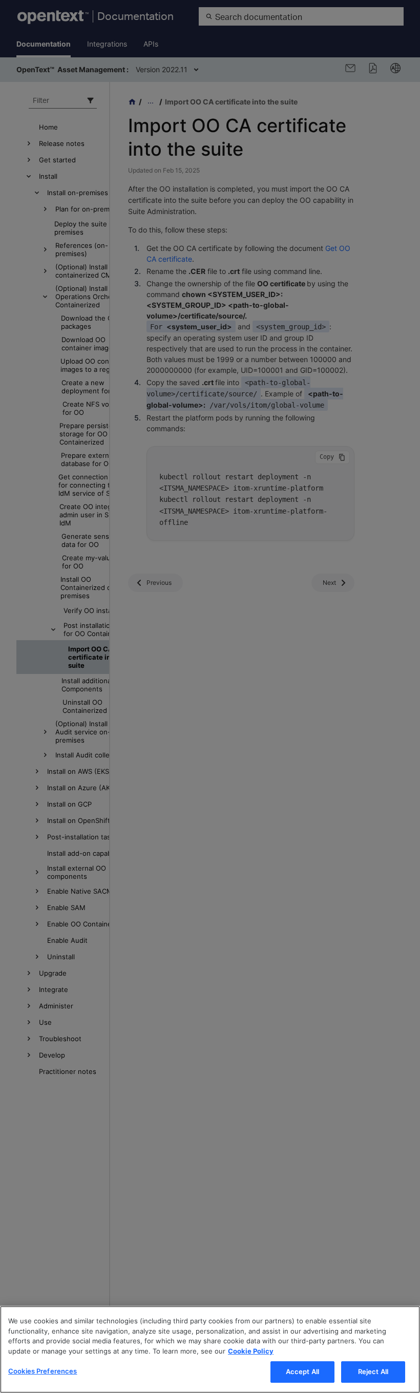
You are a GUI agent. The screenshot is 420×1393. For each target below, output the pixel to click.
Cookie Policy (251, 1351)
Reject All (373, 1371)
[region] (210, 1349)
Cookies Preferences (42, 1371)
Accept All (302, 1371)
